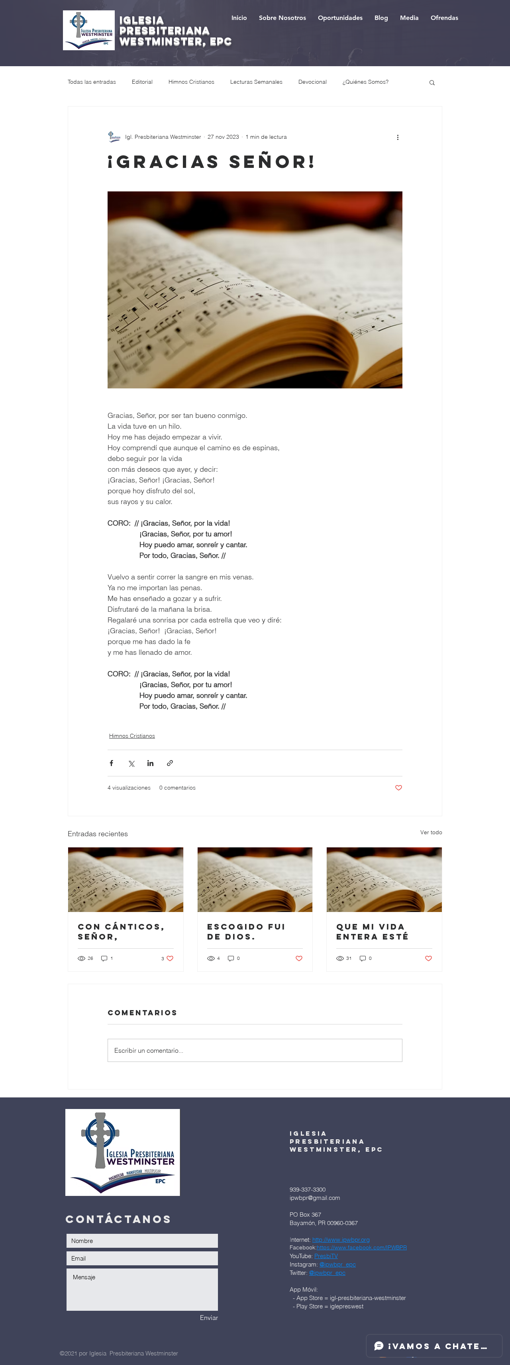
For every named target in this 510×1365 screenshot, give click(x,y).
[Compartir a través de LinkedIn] (150, 763)
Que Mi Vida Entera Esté (373, 932)
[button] (432, 82)
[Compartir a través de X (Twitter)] (131, 763)
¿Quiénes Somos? (365, 81)
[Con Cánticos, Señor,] (125, 879)
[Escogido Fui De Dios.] (255, 879)
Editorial (142, 81)
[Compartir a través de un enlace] (170, 763)
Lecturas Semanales (256, 81)
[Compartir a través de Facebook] (111, 763)
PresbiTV (326, 1256)
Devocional (312, 81)
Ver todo (431, 832)
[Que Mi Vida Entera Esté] (384, 879)
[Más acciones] (397, 137)
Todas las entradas (92, 81)
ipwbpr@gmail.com (315, 1198)
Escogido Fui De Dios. (246, 932)
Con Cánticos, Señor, (121, 932)
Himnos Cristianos (191, 81)
